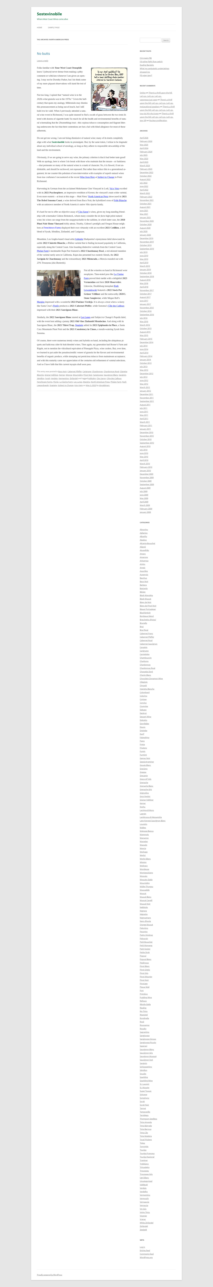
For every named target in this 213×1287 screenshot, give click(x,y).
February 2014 (146, 356)
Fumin (142, 751)
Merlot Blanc (145, 858)
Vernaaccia (144, 1202)
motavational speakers (150, 106)
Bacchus (143, 578)
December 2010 (146, 432)
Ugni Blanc (144, 1177)
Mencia (69, 375)
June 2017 (144, 300)
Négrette (144, 914)
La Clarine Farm (66, 382)
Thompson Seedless (148, 1118)
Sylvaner (143, 1094)
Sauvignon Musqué (148, 1056)
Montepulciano (146, 872)
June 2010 (144, 453)
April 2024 (144, 148)
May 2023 (144, 158)
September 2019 (147, 248)
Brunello (143, 623)
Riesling (143, 1008)
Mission (143, 862)
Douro (142, 727)
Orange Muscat (146, 924)
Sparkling (144, 1077)
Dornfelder (144, 723)
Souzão (143, 1073)
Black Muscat (145, 598)
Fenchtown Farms (44, 382)
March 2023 (145, 165)
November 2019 (147, 241)
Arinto (142, 564)
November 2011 (147, 397)
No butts (43, 53)
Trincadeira (144, 1167)
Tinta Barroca (145, 1129)
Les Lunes (85, 317)
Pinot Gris (144, 973)
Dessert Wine (145, 716)
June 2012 (144, 380)
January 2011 (145, 429)
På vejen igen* (146, 75)
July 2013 (143, 366)
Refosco (143, 1001)
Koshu (142, 806)
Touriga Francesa (147, 1153)
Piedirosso (144, 962)
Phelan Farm (116, 382)
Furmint (143, 754)
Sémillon (40, 378)
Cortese (143, 699)
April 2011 (144, 418)
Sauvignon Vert (146, 1060)
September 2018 (147, 276)
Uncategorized (146, 1181)
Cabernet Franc (146, 633)
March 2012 (145, 387)
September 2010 (147, 443)
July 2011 (143, 408)
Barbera (143, 585)
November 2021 (147, 200)
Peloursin (144, 938)
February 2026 (146, 141)
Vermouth (144, 1198)
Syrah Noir (144, 1105)
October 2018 (145, 273)
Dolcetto (143, 720)
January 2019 (145, 269)
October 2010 (145, 439)
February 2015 (146, 339)
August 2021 (145, 207)
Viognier (143, 1215)
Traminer (144, 1160)
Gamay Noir (145, 758)
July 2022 (143, 183)
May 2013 (144, 370)
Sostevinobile (49, 13)
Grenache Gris (146, 789)
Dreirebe (143, 730)
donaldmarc (104, 385)
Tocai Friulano (146, 1139)
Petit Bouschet (146, 942)
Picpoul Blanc (145, 959)
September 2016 (147, 314)
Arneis (142, 567)
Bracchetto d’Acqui (148, 619)
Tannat (143, 1108)
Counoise (144, 706)
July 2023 (143, 155)
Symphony (144, 1098)
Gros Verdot (145, 796)
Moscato (143, 876)
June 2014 (144, 349)
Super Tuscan (145, 1091)
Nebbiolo (144, 907)
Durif (142, 734)
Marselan (144, 841)
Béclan (142, 592)
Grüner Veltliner (51, 375)
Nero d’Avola (145, 921)
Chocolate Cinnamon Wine (151, 678)
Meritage (144, 852)
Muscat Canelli (146, 900)
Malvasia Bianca (146, 831)
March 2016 (145, 325)
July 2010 (143, 449)
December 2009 (146, 474)
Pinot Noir (87, 375)
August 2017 (145, 297)
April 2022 (144, 189)
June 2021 (144, 210)
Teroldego (144, 1115)
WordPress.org (146, 1257)
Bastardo (144, 588)
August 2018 (145, 280)
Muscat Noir (145, 904)
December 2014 (146, 342)
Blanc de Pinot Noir (148, 605)
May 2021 (144, 214)
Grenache (144, 782)
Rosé (142, 1021)
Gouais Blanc (145, 765)
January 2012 (145, 391)
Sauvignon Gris (146, 1053)
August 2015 (145, 332)
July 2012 (143, 377)
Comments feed (147, 1254)
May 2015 (144, 335)
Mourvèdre (78, 375)
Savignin (122, 375)
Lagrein (143, 813)
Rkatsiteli (144, 1014)
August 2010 (145, 446)
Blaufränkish (145, 612)
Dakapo (143, 709)
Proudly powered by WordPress (49, 1275)
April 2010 (144, 460)
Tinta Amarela (146, 1122)
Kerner (62, 375)
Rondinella (144, 1018)
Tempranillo (145, 1112)
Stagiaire (53, 385)
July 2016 (143, 318)
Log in (142, 1247)
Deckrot (143, 713)
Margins (86, 382)
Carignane (87, 371)
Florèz (56, 382)
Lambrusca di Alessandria (151, 817)
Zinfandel (74, 378)
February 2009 (146, 508)
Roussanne (144, 1025)
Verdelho (144, 1191)
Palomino (144, 928)
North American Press (100, 382)
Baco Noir (62, 371)
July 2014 (143, 345)
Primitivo (144, 994)
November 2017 (147, 290)
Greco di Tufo (145, 779)
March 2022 (145, 193)
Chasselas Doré (146, 671)
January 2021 (145, 217)
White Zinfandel (146, 1222)
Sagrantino (144, 1032)
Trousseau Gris (146, 1174)
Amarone (144, 557)
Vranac (143, 1219)
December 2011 (146, 394)
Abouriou (144, 529)
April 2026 (144, 137)
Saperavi (143, 1046)
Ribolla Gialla (145, 1004)
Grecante (144, 775)
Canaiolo (143, 647)
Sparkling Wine (146, 1080)
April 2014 (144, 352)
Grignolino (144, 793)
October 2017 (145, 293)
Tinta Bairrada (146, 1125)
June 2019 (144, 255)
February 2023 (146, 169)
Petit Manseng (146, 945)
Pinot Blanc (145, 966)
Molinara (144, 865)
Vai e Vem (78, 385)
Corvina (143, 702)
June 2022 (144, 186)
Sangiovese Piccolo (148, 1042)
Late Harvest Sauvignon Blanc (152, 820)
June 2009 (144, 495)
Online (142, 92)
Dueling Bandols (147, 65)
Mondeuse (144, 869)
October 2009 (145, 481)
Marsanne (144, 838)
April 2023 (144, 162)
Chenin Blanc (145, 675)
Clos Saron (101, 378)
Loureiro (143, 824)
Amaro (143, 553)
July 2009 (143, 491)
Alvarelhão (144, 550)
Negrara (143, 910)
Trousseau (144, 1170)
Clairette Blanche (147, 689)
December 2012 (146, 373)
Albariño (143, 536)
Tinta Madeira (146, 1136)
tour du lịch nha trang (149, 113)
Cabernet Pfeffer (75, 371)
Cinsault (143, 685)
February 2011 (146, 425)
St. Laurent (144, 1084)
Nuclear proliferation (158, 120)
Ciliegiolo (144, 682)
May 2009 (144, 498)
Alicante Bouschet (147, 543)
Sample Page (54, 27)
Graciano (144, 768)
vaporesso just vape (148, 99)
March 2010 (145, 463)
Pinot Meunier (146, 976)
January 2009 (145, 512)
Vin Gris (143, 1209)
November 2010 (147, 436)
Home (39, 27)
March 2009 (145, 505)
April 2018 (144, 287)
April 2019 (144, 262)
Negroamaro (145, 917)
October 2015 (145, 328)
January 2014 (145, 359)
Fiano (142, 741)
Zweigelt (143, 1229)
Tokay (142, 1143)
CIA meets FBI (146, 58)
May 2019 (144, 259)
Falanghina (144, 737)
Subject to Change (65, 385)
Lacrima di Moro (147, 810)
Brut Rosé (144, 630)
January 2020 (145, 235)
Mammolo (144, 834)
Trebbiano (144, 1164)
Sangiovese (98, 375)
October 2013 (145, 363)
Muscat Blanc (145, 897)
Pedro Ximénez (146, 935)
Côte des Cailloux (114, 378)
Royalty (143, 1028)
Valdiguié (144, 1184)
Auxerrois (144, 574)
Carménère (144, 654)
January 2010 (145, 470)
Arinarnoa (144, 560)
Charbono (144, 661)
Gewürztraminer (147, 761)
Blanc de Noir (145, 602)
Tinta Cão (144, 1132)
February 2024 (146, 151)
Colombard (145, 692)
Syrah (47, 378)
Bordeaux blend (147, 616)
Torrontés (144, 1146)
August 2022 (145, 179)
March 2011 (145, 422)
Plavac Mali (144, 987)
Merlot (143, 855)
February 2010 (146, 467)
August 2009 (145, 488)
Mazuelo (143, 845)
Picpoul (143, 956)
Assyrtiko (144, 571)
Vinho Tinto (145, 1212)
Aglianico (144, 533)
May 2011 (144, 415)
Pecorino (144, 931)
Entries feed (145, 1250)
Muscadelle (145, 890)
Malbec (143, 827)
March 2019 (145, 266)
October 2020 (145, 224)
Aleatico (143, 540)
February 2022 (146, 196)
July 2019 (143, 252)
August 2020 (145, 228)
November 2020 (147, 221)
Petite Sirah (145, 952)
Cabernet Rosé (146, 640)
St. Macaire (144, 1087)
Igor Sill (143, 120)
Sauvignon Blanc (111, 375)
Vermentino (64, 378)
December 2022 (146, 172)
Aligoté (143, 547)
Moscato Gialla (146, 879)
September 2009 (147, 484)
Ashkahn (92, 378)
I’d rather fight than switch (151, 61)
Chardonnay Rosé (111, 371)
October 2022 (145, 176)
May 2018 (144, 283)
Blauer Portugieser (148, 609)
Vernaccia (144, 1205)
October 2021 (145, 203)
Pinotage (144, 983)
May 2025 (144, 144)
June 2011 (144, 411)
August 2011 (145, 404)
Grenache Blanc (146, 786)
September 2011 (147, 401)
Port (142, 990)
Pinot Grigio (145, 969)
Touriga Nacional (147, 1157)
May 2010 (144, 456)
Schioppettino (146, 1066)
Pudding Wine (146, 997)
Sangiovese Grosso (148, 1039)
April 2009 (144, 501)
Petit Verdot (145, 949)
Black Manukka (146, 595)
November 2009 (147, 477)
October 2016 (145, 311)
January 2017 (145, 304)
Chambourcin (146, 657)
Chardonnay (97, 371)
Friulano (143, 748)
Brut (142, 626)
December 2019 (146, 238)
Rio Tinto (144, 1011)
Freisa (142, 744)
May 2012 (144, 384)
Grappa (143, 772)
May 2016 (144, 321)
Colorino (143, 696)
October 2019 (145, 245)
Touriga (143, 1150)
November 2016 (147, 307)
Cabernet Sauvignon (148, 644)
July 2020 (143, 231)
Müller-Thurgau (146, 886)
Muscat (143, 893)
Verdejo (54, 378)
